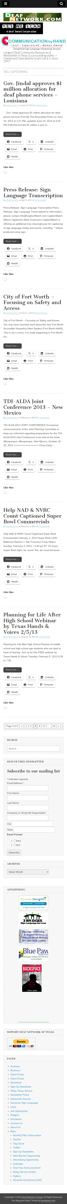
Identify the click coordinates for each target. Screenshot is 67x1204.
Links (13, 1107)
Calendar (18, 1163)
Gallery (17, 1176)
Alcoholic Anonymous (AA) (27, 1180)
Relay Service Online (24, 1171)
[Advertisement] (33, 1009)
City (9, 823)
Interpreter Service (20, 1098)
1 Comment (43, 417)
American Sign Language (24, 1102)
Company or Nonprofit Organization (26, 812)
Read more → (12, 134)
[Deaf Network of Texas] (32, 15)
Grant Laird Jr (12, 105)
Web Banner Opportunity (26, 1155)
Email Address (15, 783)
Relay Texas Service (21, 1090)
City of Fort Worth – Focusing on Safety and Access (32, 302)
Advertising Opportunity (25, 1159)
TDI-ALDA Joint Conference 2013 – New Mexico (33, 407)
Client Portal (17, 1074)
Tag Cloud (18, 1143)
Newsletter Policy (19, 1094)
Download (15, 1082)
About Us (15, 1127)
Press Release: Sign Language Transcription (33, 193)
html (18, 840)
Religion (14, 1115)
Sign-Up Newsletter (20, 1086)
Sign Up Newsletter (23, 1151)
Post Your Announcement (27, 1167)
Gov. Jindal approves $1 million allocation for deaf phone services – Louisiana (32, 92)
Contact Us (16, 1123)
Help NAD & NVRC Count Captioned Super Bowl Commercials (32, 516)
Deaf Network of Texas (32, 1197)
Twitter (16, 1147)
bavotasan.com (48, 1201)
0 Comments (41, 105)
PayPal (17, 1139)
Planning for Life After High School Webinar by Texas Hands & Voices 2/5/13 (32, 623)
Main (13, 1131)
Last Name (13, 802)
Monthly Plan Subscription (27, 1135)
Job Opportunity (19, 1111)
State (10, 829)
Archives (15, 1066)
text (18, 845)
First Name (13, 793)
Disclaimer (16, 1119)
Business (15, 1070)
